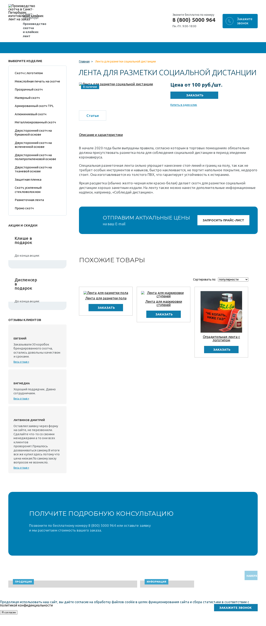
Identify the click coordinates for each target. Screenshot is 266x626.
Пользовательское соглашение (215, 624)
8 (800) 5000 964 (193, 20)
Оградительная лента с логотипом (221, 338)
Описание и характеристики (101, 135)
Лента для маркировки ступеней (163, 303)
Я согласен (9, 612)
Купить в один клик (183, 105)
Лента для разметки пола (106, 298)
